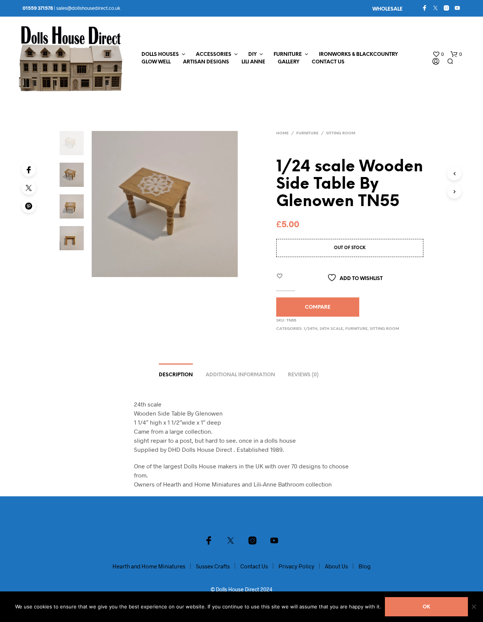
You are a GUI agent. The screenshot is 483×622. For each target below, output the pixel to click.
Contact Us (328, 62)
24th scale (331, 329)
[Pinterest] (29, 206)
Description (176, 375)
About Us (336, 566)
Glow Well (156, 62)
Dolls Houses (160, 54)
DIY (252, 54)
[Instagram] (446, 8)
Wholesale (387, 9)
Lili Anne (253, 62)
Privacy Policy (296, 566)
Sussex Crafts (213, 566)
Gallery (288, 62)
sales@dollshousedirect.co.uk (88, 8)
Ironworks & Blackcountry (358, 54)
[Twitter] (435, 8)
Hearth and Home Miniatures (148, 566)
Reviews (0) (303, 375)
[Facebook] (424, 8)
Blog (364, 566)
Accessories (213, 54)
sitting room (340, 133)
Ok (426, 607)
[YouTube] (457, 8)
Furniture (288, 54)
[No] (473, 606)
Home (282, 133)
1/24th (310, 329)
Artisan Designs (206, 62)
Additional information (240, 375)
